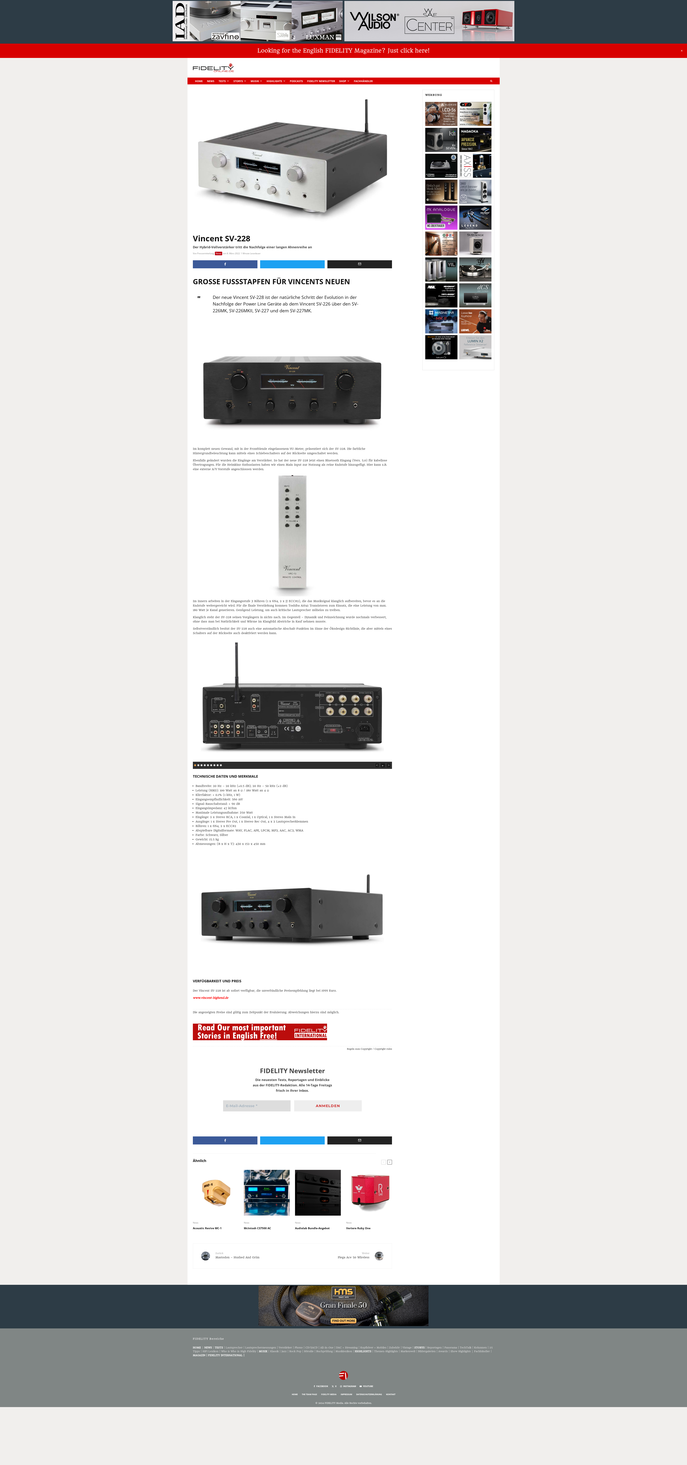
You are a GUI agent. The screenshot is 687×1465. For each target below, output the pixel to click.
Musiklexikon (343, 1351)
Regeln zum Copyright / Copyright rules (369, 1049)
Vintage (407, 1347)
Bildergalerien (427, 1351)
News (210, 81)
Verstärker (285, 1347)
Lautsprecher (234, 1347)
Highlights (274, 81)
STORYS (419, 1347)
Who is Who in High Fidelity (238, 1351)
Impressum (346, 1394)
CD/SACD (311, 1347)
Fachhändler (363, 81)
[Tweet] (292, 264)
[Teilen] (225, 264)
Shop (342, 81)
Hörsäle (309, 1351)
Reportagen (434, 1347)
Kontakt (390, 1394)
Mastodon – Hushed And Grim (237, 1255)
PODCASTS (296, 81)
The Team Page (309, 1394)
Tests (222, 81)
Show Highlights (460, 1351)
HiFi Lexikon (210, 1351)
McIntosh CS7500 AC (257, 1228)
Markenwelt (408, 1351)
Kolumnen (480, 1347)
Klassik (274, 1351)
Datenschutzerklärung (369, 1394)
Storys (238, 81)
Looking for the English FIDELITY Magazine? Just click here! (343, 50)
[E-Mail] (359, 264)
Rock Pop (295, 1351)
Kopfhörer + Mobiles (373, 1347)
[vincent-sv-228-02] (292, 700)
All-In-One (326, 1347)
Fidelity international (225, 1355)
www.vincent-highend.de (210, 997)
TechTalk (465, 1347)
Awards (443, 1351)
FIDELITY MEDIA (329, 1394)
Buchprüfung (324, 1351)
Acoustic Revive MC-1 (207, 1228)
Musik (255, 81)
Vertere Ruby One (358, 1228)
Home (199, 81)
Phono (299, 1347)
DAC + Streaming (347, 1347)
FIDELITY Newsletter (321, 81)
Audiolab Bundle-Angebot (312, 1228)
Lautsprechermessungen (260, 1347)
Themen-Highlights (386, 1351)
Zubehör (394, 1347)
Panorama (450, 1347)
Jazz (284, 1351)
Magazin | (200, 1355)
